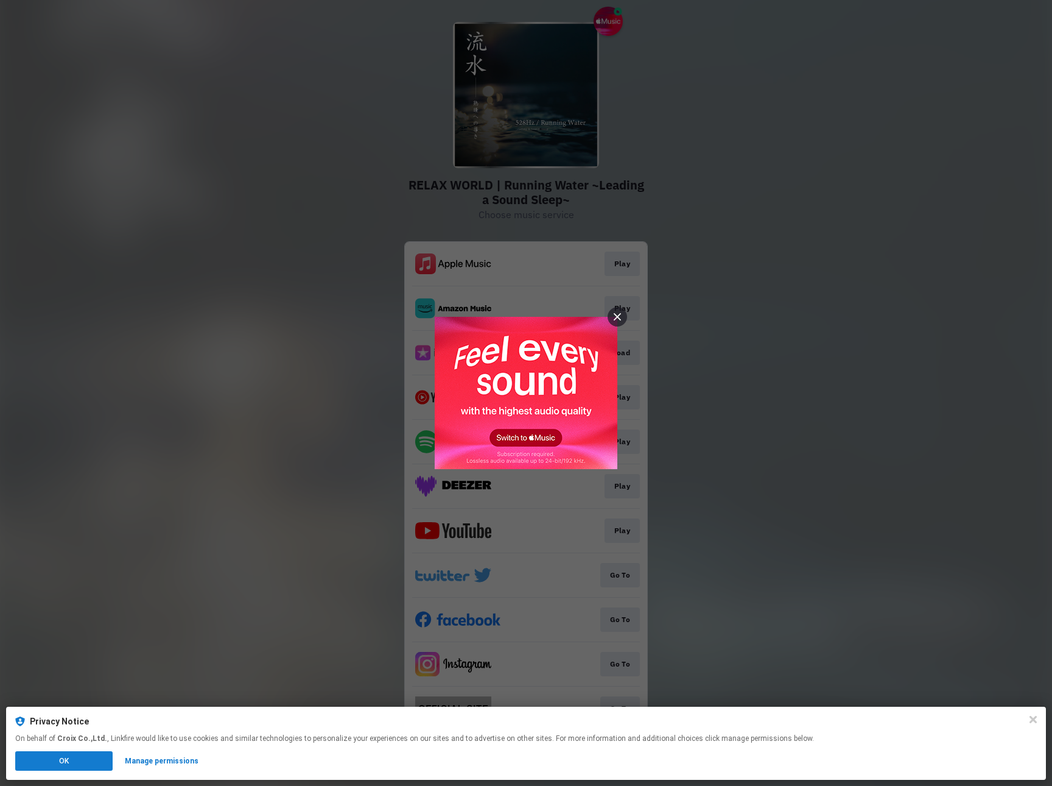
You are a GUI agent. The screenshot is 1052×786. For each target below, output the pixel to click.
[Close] (1033, 719)
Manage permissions (161, 761)
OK (64, 761)
